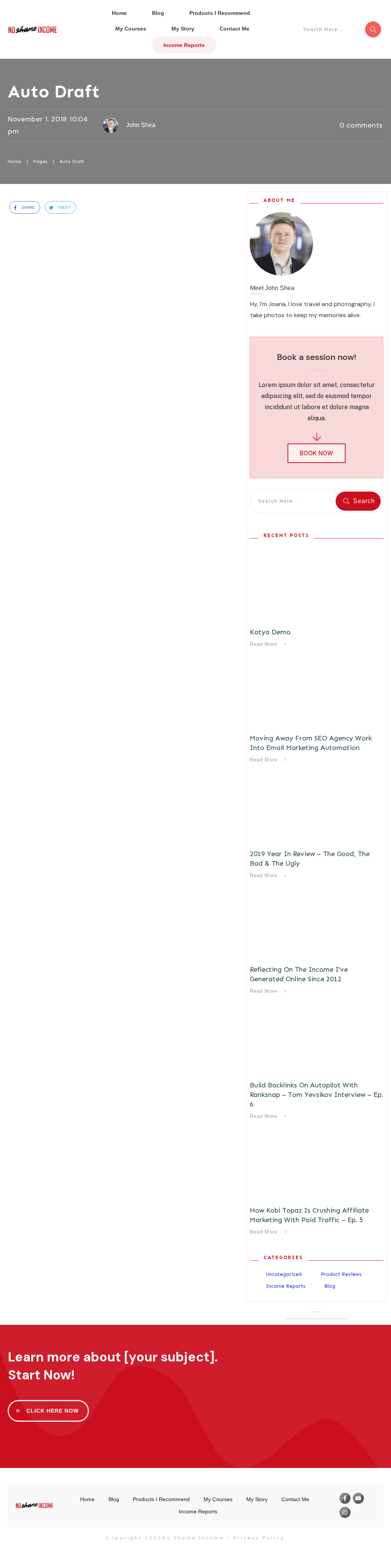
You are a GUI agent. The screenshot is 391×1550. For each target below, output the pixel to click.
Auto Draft (54, 91)
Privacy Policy (259, 1538)
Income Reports (285, 1286)
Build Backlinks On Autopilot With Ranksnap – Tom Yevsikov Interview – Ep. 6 (316, 1094)
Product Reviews (341, 1274)
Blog (329, 1286)
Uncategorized (284, 1274)
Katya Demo (270, 632)
